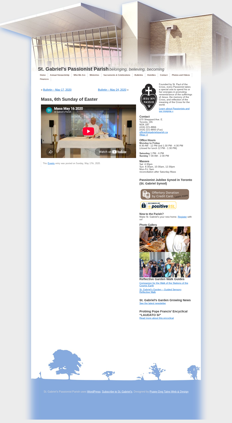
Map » (143, 135)
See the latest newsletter (152, 303)
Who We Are (79, 75)
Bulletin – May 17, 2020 (57, 89)
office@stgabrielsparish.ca (153, 132)
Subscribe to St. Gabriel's (117, 391)
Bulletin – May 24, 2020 (112, 89)
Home (43, 75)
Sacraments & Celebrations (116, 75)
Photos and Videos (181, 75)
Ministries (94, 75)
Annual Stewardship (59, 75)
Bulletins (139, 75)
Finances (44, 79)
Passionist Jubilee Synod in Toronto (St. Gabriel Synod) (165, 181)
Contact (164, 75)
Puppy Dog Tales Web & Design (169, 391)
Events (51, 163)
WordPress (94, 391)
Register (182, 217)
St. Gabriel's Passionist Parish (73, 69)
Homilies (151, 75)
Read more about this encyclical (156, 318)
